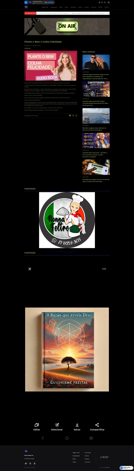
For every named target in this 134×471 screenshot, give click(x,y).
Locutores (93, 7)
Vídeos (66, 7)
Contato (106, 7)
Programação (53, 7)
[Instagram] (105, 2)
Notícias (100, 7)
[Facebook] (102, 2)
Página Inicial (45, 7)
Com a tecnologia (102, 467)
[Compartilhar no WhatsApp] (76, 116)
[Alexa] (109, 2)
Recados (86, 7)
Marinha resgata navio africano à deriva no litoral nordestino (61, 13)
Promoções (73, 7)
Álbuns (61, 7)
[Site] (99, 2)
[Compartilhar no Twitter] (73, 116)
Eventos (80, 7)
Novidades (27, 48)
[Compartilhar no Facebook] (70, 116)
